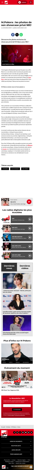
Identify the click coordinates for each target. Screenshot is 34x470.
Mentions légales (21, 460)
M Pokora (5, 359)
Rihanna (30, 145)
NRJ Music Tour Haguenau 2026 (10, 390)
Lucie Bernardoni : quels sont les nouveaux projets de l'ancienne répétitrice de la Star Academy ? (17, 312)
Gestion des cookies (20, 463)
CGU (29, 460)
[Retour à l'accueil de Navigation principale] (6, 2)
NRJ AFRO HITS (16, 246)
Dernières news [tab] (9, 267)
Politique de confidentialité (22, 461)
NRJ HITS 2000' (16, 255)
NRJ (13, 218)
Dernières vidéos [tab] (25, 267)
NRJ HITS (13, 202)
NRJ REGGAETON (17, 236)
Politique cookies (9, 461)
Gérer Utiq (11, 463)
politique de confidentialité (20, 415)
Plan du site (7, 460)
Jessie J (5, 149)
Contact (14, 460)
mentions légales (11, 415)
